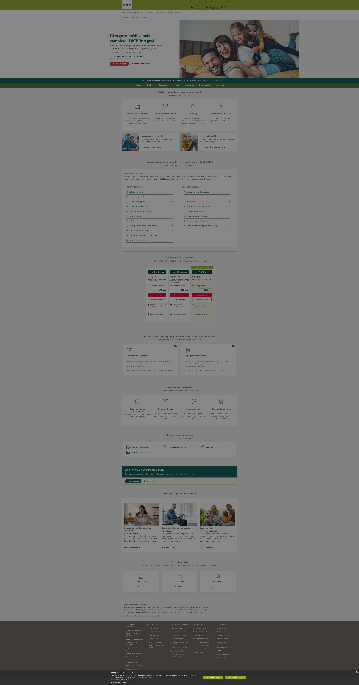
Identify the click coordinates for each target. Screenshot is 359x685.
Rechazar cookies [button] (235, 677)
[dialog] (179, 677)
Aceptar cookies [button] (213, 677)
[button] (155, 679)
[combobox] (357, 672)
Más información (148, 677)
